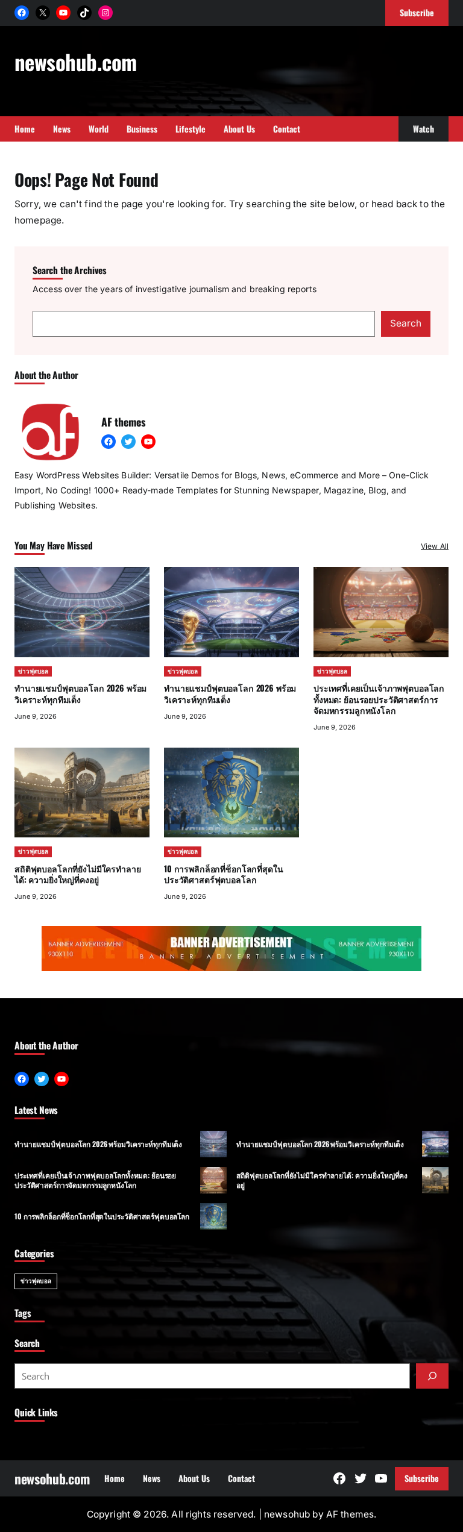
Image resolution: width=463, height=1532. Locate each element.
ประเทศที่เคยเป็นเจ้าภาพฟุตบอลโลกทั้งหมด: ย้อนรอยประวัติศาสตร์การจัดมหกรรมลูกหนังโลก (378, 698)
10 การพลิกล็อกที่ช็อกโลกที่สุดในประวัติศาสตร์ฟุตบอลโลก (223, 874)
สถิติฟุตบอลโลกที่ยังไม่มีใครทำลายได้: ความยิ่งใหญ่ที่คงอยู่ (77, 874)
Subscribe (422, 1478)
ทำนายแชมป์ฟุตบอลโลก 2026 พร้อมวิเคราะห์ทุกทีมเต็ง (80, 693)
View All (435, 546)
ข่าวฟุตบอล (33, 671)
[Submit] (432, 1376)
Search (405, 323)
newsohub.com (75, 61)
